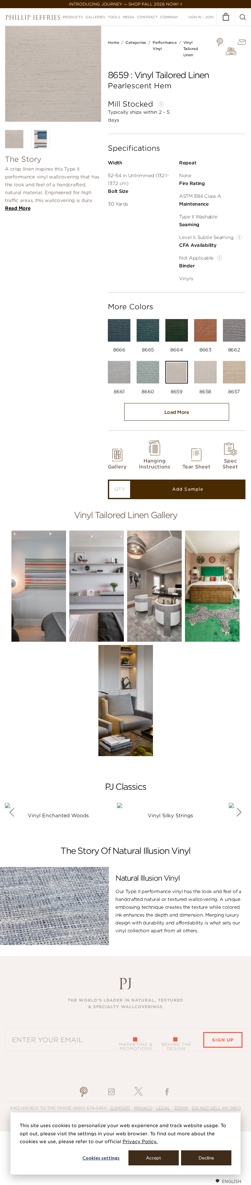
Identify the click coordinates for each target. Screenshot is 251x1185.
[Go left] (12, 812)
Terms (181, 1108)
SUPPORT (120, 1108)
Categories (136, 42)
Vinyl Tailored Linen (190, 48)
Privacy (143, 1108)
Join (209, 17)
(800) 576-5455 (90, 1108)
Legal (163, 1108)
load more (176, 412)
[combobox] (228, 1181)
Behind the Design (176, 1046)
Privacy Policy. (140, 1141)
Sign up (223, 1040)
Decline (206, 1157)
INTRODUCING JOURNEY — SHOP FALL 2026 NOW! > (125, 4)
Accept (153, 1157)
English (231, 1181)
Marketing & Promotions (136, 1046)
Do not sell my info (216, 1108)
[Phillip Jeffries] (33, 17)
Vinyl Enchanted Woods (58, 816)
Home (113, 42)
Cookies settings (101, 1157)
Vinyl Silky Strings (170, 816)
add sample (187, 489)
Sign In (194, 17)
